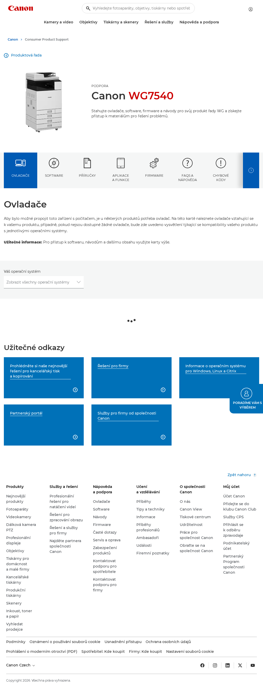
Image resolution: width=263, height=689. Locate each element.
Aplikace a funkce (120, 178)
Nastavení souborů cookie (190, 651)
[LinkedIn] (228, 665)
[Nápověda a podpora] (221, 22)
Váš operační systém (22, 271)
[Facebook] (202, 665)
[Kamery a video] (75, 22)
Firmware (154, 175)
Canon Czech (19, 665)
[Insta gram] (215, 665)
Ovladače (21, 175)
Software (54, 175)
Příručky (87, 175)
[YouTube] (253, 665)
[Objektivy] (99, 22)
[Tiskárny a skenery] (140, 22)
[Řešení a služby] (175, 22)
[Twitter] (240, 665)
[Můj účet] (251, 9)
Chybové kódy (221, 178)
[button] (246, 398)
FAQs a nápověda (187, 178)
